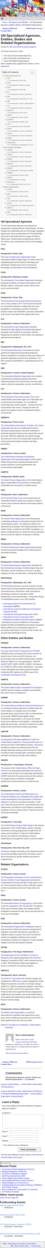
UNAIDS (10, 150)
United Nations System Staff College (18, 825)
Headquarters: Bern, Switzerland (20, 126)
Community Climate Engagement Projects (18, 1169)
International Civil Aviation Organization (19, 280)
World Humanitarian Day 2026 (13, 1176)
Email (5, 1136)
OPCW (9, 203)
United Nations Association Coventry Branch (22, 1244)
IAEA (9, 194)
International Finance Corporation (16, 617)
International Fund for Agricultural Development (22, 301)
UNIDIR (9, 159)
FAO (8, 78)
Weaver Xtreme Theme (21, 1246)
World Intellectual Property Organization (19, 547)
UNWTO (10, 119)
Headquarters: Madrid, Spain (19, 122)
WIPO (10, 133)
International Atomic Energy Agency (18, 903)
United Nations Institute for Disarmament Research (24, 706)
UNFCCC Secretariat (12, 978)
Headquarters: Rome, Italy (18, 80)
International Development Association (18, 614)
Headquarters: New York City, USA (20, 184)
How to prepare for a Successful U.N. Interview (20, 1189)
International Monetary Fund (15, 350)
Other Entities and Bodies (12, 147)
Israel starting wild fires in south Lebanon (17, 1180)
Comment (6, 1113)
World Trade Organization (14, 1012)
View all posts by (17, 1053)
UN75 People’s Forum (35, 28)
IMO (8, 101)
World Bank (11, 142)
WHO (9, 129)
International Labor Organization (16, 327)
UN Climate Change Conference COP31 (15, 1224)
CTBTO (9, 189)
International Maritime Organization (17, 376)
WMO (10, 138)
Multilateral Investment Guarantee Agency (19, 620)
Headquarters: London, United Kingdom (22, 103)
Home (4, 22)
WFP (10, 664)
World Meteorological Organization (17, 565)
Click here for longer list (9, 1198)
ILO (8, 92)
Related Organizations (11, 187)
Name (5, 1132)
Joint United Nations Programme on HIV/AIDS (22, 651)
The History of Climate (10, 1192)
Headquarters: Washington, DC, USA (21, 99)
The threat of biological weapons (14, 1174)
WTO (9, 212)
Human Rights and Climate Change (15, 1178)
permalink (9, 1027)
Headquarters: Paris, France (18, 112)
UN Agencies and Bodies (18, 22)
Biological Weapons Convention (14, 1171)
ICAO (9, 83)
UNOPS (9, 168)
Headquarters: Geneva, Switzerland (21, 94)
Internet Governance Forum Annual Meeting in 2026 (20, 1234)
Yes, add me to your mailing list (15, 1145)
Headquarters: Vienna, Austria (19, 117)
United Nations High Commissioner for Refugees (23, 687)
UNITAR (9, 164)
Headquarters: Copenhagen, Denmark (21, 170)
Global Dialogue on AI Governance (15, 1183)
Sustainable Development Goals (13, 675)
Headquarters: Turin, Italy (17, 179)
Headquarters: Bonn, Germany (19, 210)
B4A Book (33, 1042)
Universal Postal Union (13, 498)
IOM (8, 198)
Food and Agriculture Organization (17, 257)
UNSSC (9, 177)
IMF (8, 96)
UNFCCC (10, 208)
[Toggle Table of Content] (31, 72)
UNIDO (9, 115)
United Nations (35, 1025)
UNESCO (10, 110)
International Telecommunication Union (19, 397)
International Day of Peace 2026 (12, 1215)
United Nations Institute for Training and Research (20, 742)
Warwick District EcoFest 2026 (12, 1205)
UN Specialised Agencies (12, 76)
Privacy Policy (36, 1246)
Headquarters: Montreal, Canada (20, 85)
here (7, 66)
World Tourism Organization (15, 480)
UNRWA (10, 173)
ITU (8, 106)
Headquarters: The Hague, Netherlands (22, 205)
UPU (9, 124)
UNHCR (9, 154)
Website (5, 1141)
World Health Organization (14, 519)
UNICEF (4, 664)
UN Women (11, 182)
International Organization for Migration (19, 927)
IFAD (8, 87)
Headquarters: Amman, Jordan (19, 175)
